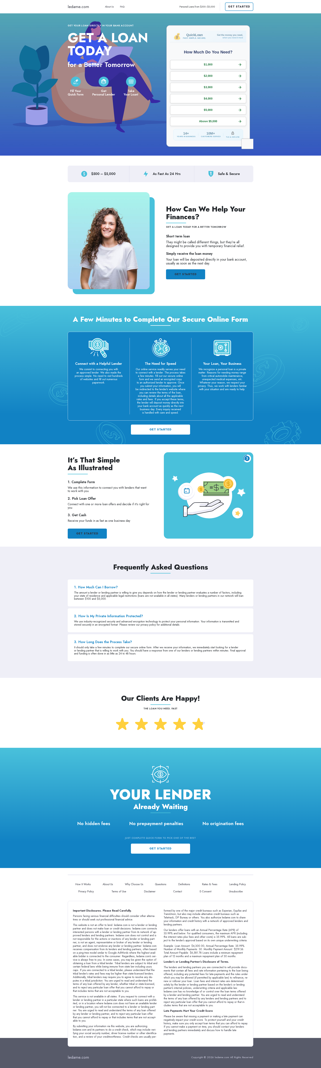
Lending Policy (237, 884)
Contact (177, 891)
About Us (109, 6)
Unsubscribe (236, 891)
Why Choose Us (134, 884)
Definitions (184, 884)
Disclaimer (149, 891)
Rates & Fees (209, 884)
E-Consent (205, 891)
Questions (160, 884)
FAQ (122, 6)
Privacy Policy (86, 891)
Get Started (239, 7)
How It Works (83, 884)
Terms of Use (119, 891)
